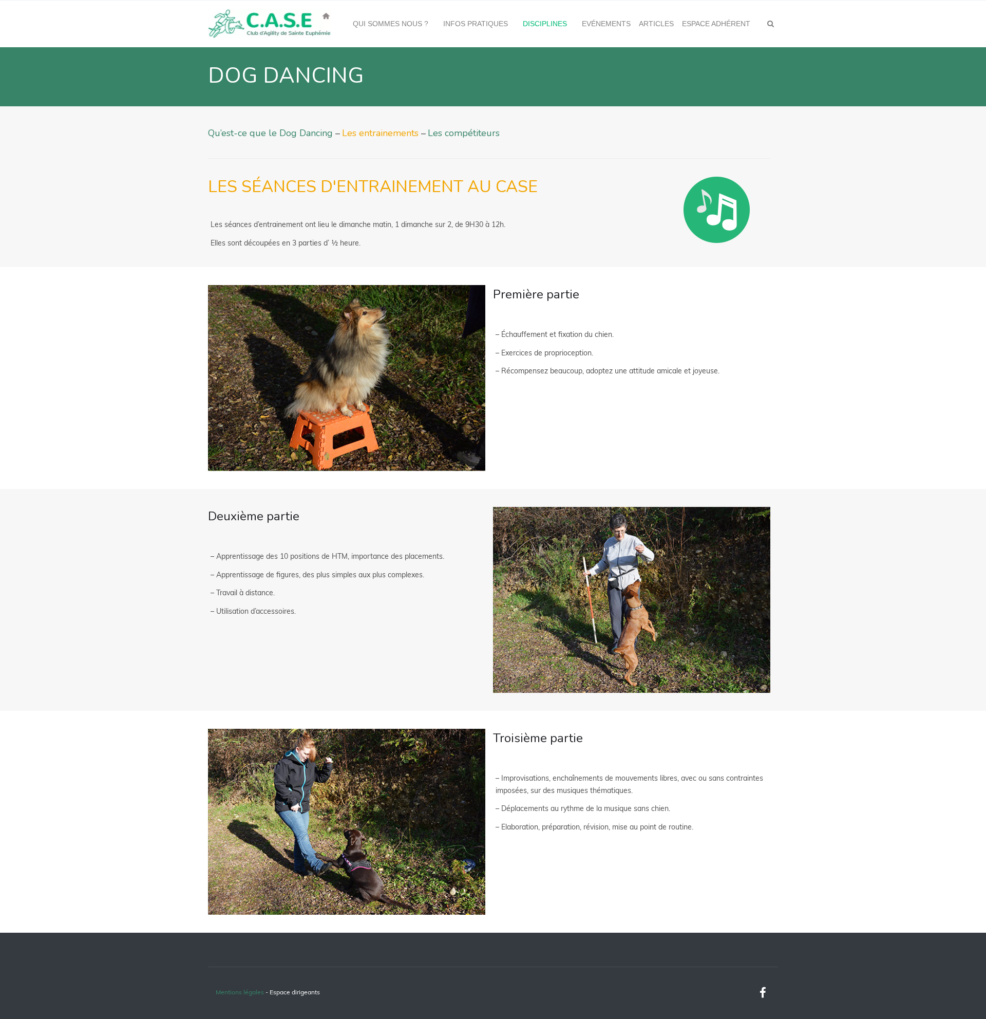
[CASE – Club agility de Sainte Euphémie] (269, 24)
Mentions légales (240, 992)
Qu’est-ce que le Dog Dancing (270, 133)
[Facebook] (762, 993)
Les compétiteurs (464, 133)
